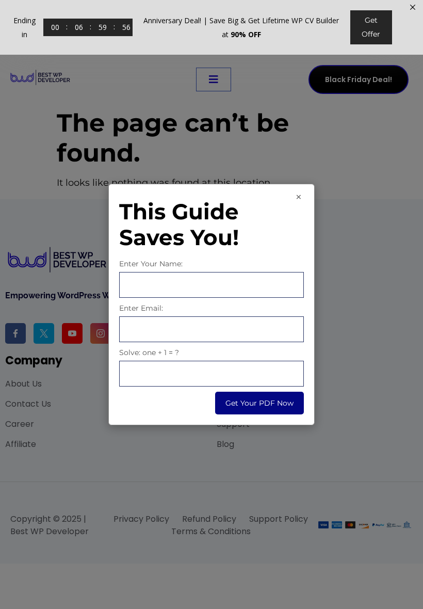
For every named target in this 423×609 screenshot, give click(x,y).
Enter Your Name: (151, 263)
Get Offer (371, 27)
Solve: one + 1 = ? (149, 352)
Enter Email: (141, 308)
